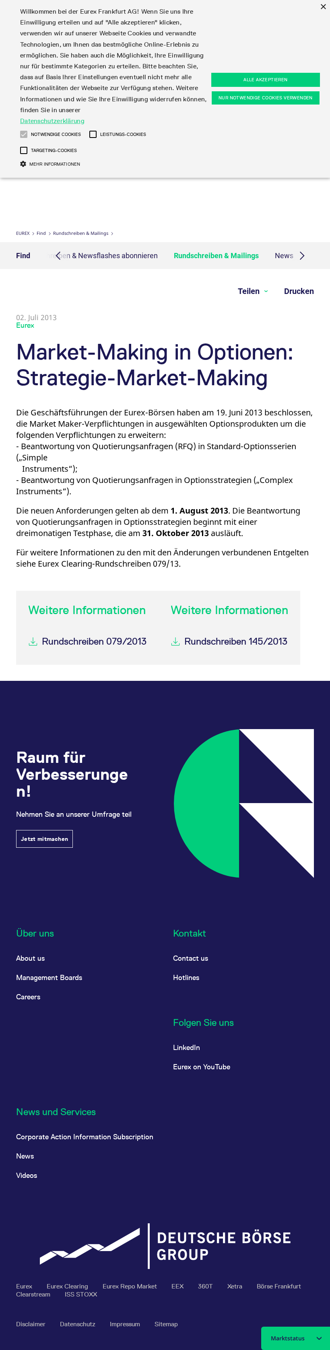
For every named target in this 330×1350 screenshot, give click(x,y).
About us (30, 958)
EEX (178, 1286)
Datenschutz (78, 1324)
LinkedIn (186, 1047)
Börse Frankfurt (279, 1286)
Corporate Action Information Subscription (84, 1136)
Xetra (235, 1286)
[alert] (165, 89)
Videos (26, 1175)
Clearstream (34, 1294)
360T (206, 1286)
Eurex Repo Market (131, 1286)
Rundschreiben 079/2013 (94, 641)
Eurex (22, 233)
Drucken (299, 291)
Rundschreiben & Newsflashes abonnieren (90, 255)
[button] (24, 134)
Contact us (190, 958)
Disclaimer (31, 1324)
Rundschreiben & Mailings (80, 233)
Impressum (126, 1324)
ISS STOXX (81, 1294)
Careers (28, 996)
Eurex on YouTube (201, 1066)
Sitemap (166, 1324)
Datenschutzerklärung (52, 121)
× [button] (323, 7)
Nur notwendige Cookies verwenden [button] (266, 97)
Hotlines (186, 977)
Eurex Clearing (68, 1286)
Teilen (250, 291)
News (284, 255)
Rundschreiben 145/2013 (235, 641)
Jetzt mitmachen (44, 839)
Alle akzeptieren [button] (265, 79)
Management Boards (49, 977)
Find (41, 233)
